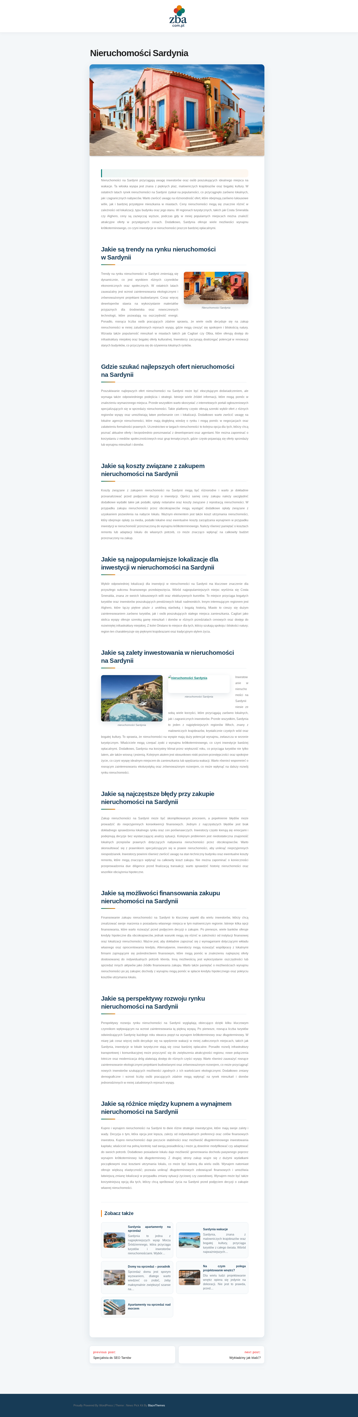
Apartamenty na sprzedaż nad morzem (149, 1306)
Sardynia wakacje (215, 1229)
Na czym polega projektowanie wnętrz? (224, 1268)
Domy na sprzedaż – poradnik (149, 1266)
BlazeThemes (156, 1405)
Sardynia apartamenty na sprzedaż (149, 1228)
